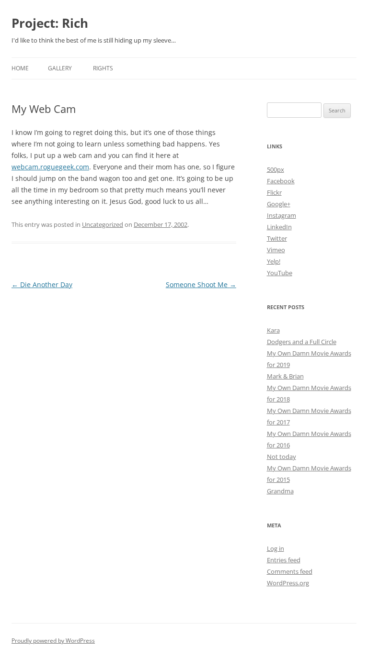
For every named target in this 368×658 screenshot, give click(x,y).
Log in (275, 548)
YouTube (279, 272)
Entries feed (283, 560)
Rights (103, 68)
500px (275, 169)
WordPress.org (288, 583)
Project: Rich (50, 23)
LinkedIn (279, 227)
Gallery (60, 68)
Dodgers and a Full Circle (301, 341)
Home (20, 68)
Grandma (280, 491)
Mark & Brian (285, 376)
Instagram (281, 215)
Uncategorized (102, 224)
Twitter (277, 238)
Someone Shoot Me (201, 284)
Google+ (278, 204)
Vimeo (276, 249)
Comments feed (289, 571)
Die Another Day (42, 284)
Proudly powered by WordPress (53, 640)
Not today (281, 456)
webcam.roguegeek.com (50, 166)
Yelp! (273, 261)
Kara (273, 330)
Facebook (281, 181)
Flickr (274, 192)
